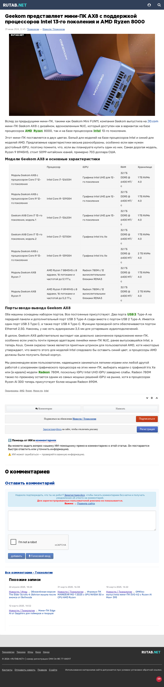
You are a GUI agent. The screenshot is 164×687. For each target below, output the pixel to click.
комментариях (45, 440)
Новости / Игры (18, 591)
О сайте (53, 670)
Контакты (7, 670)
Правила (42, 670)
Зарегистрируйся (74, 495)
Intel (46, 390)
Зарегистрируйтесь (52, 429)
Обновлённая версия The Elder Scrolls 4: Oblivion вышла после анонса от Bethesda (32, 594)
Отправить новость (25, 670)
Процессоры (11, 390)
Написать (120, 408)
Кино (38, 652)
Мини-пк (38, 390)
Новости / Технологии (54, 29)
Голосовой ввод (40, 556)
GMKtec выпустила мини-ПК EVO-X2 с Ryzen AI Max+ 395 (129, 594)
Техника (21, 652)
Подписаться (147, 418)
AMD (22, 390)
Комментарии (45, 408)
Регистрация (147, 429)
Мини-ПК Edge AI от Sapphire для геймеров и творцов (32, 612)
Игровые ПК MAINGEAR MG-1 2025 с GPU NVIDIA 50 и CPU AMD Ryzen (81, 594)
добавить (16, 556)
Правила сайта (86, 503)
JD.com (152, 121)
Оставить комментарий (30, 483)
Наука (46, 652)
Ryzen (29, 390)
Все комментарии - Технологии (29, 573)
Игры (30, 652)
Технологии (33, 29)
